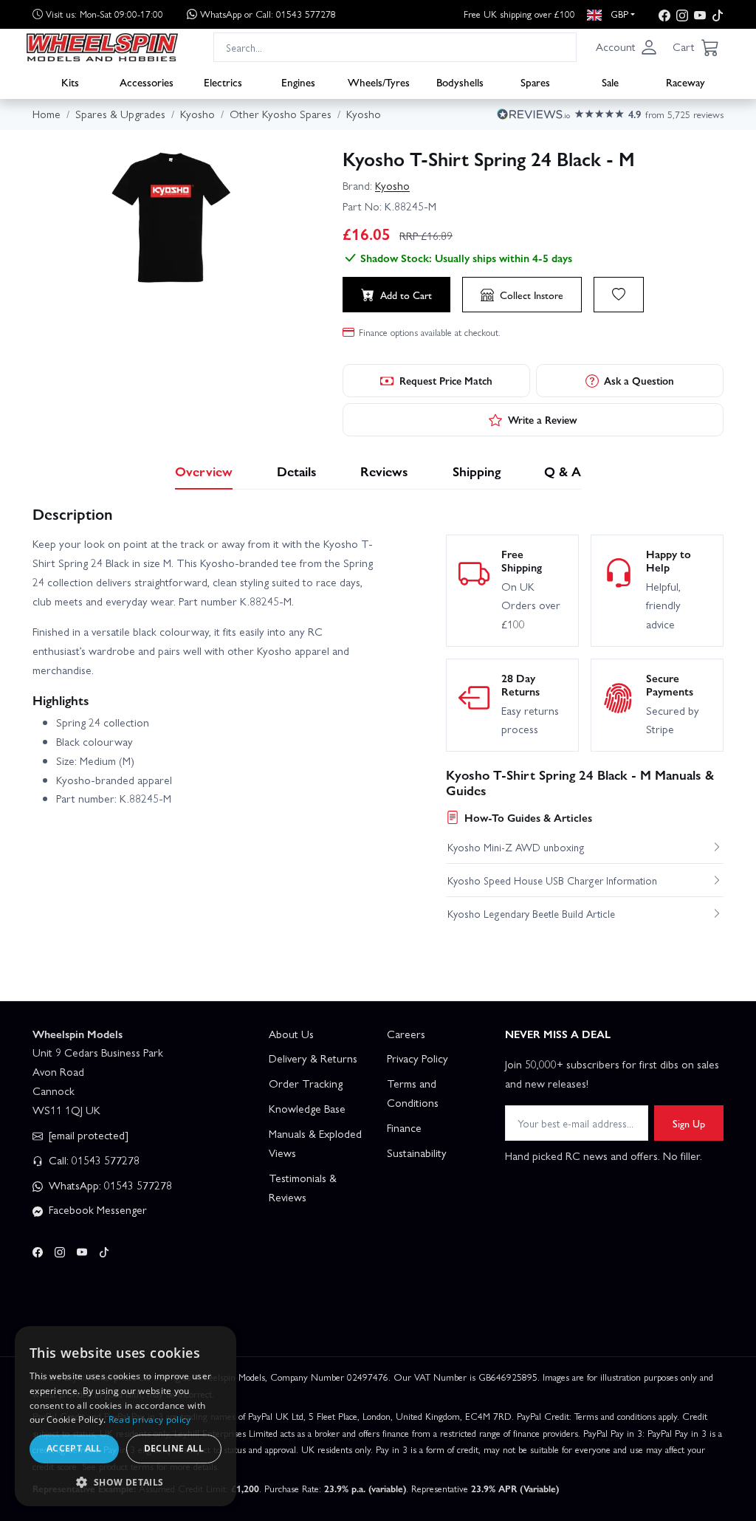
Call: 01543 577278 (93, 1160)
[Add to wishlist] (619, 294)
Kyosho (392, 185)
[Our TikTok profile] (718, 14)
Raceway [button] (685, 82)
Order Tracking (306, 1083)
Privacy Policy (417, 1058)
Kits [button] (70, 82)
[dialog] (125, 1416)
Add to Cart (406, 294)
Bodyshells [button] (460, 82)
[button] (626, 47)
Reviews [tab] (384, 470)
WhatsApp (268, 14)
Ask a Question (639, 380)
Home (46, 114)
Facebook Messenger (96, 1209)
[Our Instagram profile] (682, 14)
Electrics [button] (223, 82)
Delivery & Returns (313, 1058)
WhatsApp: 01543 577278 (109, 1185)
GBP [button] (618, 14)
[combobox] (395, 46)
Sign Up (689, 1123)
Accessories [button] (146, 82)
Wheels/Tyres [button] (379, 82)
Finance (404, 1127)
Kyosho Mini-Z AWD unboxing (516, 847)
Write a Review (542, 419)
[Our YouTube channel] (700, 14)
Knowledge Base (307, 1108)
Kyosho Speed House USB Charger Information (552, 880)
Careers (406, 1034)
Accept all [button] (74, 1448)
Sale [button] (610, 82)
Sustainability (417, 1152)
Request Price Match (445, 380)
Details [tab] (297, 470)
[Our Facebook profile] (664, 14)
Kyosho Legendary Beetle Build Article (531, 913)
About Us (291, 1034)
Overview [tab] (204, 470)
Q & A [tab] (562, 470)
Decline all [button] (174, 1448)
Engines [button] (298, 82)
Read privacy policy (150, 1419)
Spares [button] (535, 82)
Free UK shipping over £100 (519, 14)
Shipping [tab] (477, 470)
